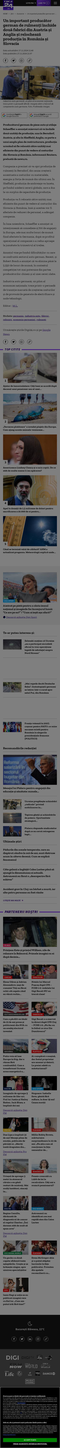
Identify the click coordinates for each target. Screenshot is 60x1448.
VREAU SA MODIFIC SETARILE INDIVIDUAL (30, 1444)
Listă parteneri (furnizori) (9, 1434)
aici (21, 1412)
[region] (30, 1417)
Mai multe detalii (21, 1403)
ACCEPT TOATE (30, 1440)
